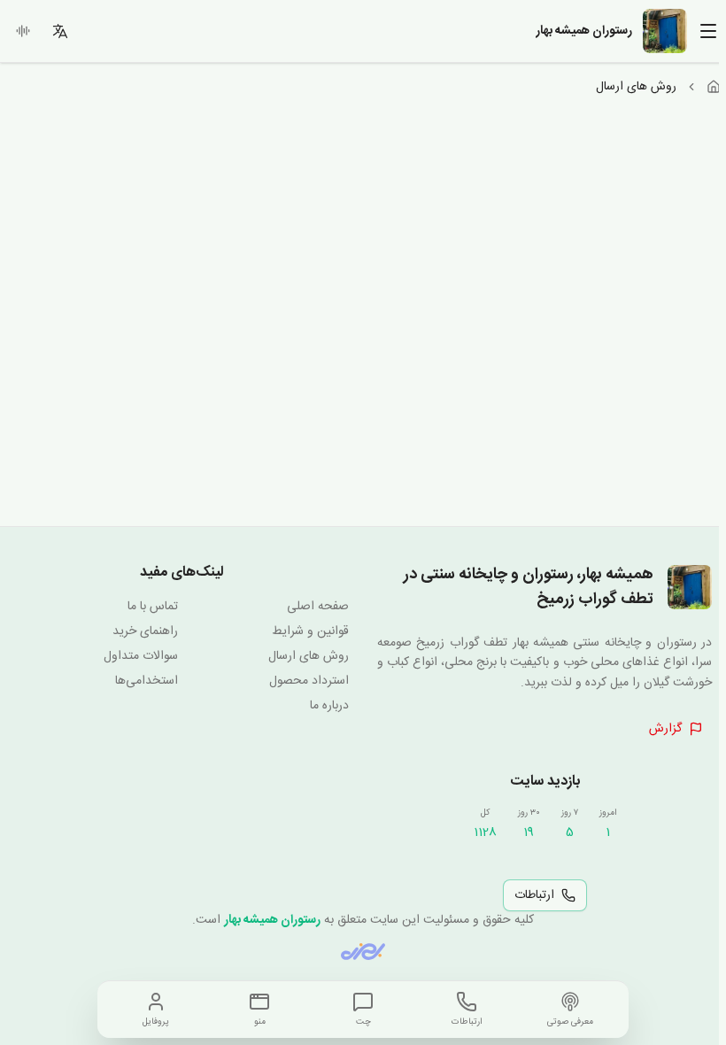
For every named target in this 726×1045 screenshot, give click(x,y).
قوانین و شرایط (310, 631)
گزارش (665, 728)
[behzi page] (363, 951)
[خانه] (714, 86)
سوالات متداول (141, 656)
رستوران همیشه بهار (272, 920)
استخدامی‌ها (146, 681)
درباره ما (329, 706)
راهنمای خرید (145, 631)
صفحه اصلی (318, 606)
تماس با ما (152, 606)
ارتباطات (534, 895)
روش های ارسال (308, 656)
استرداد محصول (309, 681)
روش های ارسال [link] (636, 87)
